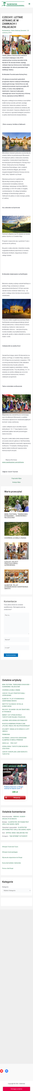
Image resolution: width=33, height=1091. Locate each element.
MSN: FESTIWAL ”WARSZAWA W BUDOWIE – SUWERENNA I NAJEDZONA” (16, 516)
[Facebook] (6, 1071)
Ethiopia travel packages (10, 852)
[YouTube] (1, 1071)
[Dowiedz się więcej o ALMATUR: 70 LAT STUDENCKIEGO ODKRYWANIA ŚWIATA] (16, 576)
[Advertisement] (16, 986)
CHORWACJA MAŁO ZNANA (15, 538)
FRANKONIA (6, 734)
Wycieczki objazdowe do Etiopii (12, 857)
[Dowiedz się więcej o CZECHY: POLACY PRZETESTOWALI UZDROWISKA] (16, 551)
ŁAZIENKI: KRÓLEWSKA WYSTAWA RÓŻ (14, 720)
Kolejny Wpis (16, 482)
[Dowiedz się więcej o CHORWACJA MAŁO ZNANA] (16, 529)
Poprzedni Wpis (16, 478)
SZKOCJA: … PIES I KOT (9, 743)
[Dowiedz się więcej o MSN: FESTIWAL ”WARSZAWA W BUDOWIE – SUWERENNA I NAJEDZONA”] (16, 503)
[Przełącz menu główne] (29, 4)
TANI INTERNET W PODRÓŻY (18, 836)
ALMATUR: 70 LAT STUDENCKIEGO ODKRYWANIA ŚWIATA (16, 587)
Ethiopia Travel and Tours (10, 847)
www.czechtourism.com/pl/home (13, 462)
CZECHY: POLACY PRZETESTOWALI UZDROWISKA (11, 563)
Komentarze (6, 30)
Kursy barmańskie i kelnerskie (11, 863)
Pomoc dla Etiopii (7, 868)
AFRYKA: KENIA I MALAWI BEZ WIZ (17, 833)
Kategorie (5, 887)
